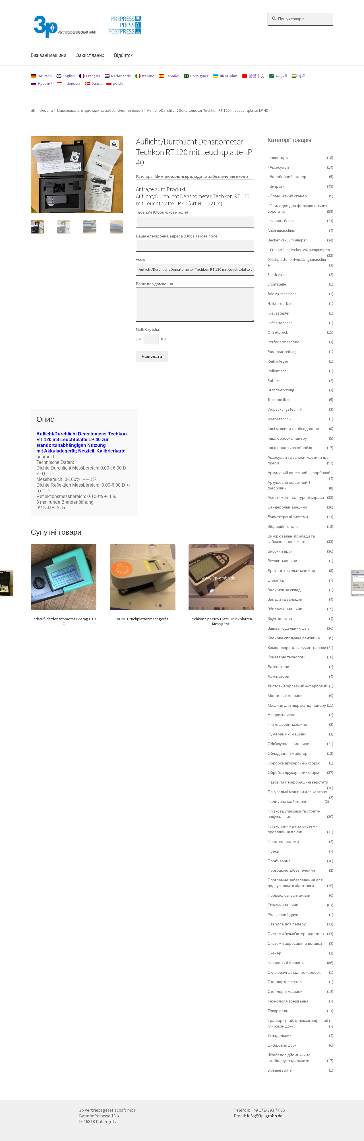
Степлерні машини (285, 991)
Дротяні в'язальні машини (291, 570)
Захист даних (90, 55)
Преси (273, 851)
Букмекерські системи (288, 516)
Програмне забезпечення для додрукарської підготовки (295, 882)
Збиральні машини (285, 608)
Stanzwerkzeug (281, 389)
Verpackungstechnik (285, 409)
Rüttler (273, 380)
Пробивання (279, 860)
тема (140, 259)
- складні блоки (281, 220)
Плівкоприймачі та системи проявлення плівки (293, 829)
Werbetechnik (279, 418)
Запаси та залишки (285, 599)
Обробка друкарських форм (293, 763)
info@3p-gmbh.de (264, 1116)
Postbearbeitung (282, 351)
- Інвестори (278, 157)
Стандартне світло (285, 981)
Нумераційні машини (287, 734)
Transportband (280, 399)
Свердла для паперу (287, 924)
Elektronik (276, 274)
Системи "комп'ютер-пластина (296, 933)
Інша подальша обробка (290, 447)
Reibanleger (278, 361)
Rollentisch (277, 370)
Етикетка (276, 580)
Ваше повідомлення (154, 283)
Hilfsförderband (281, 303)
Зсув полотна (280, 618)
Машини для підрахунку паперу (297, 705)
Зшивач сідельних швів (288, 628)
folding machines (282, 293)
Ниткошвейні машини (287, 724)
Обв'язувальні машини (288, 743)
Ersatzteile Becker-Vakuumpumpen (300, 249)
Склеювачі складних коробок (294, 972)
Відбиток (123, 55)
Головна (45, 110)
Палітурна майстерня (287, 801)
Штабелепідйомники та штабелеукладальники (289, 1057)
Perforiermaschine (283, 341)
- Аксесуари (278, 167)
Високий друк (280, 551)
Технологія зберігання (288, 1001)
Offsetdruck (278, 332)
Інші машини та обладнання (293, 428)
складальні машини (286, 962)
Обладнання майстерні (289, 753)
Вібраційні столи (283, 526)
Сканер (274, 953)
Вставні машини (282, 560)
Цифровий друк (282, 1045)
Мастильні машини (285, 695)
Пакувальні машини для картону (297, 791)
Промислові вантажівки (289, 895)
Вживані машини (48, 55)
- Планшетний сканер (287, 196)
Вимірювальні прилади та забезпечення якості (100, 110)
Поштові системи (283, 841)
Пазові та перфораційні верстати (298, 782)
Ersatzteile (277, 284)
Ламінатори (278, 666)
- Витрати (276, 186)
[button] (114, 144)
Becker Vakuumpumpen (288, 240)
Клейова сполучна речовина (294, 637)
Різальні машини (283, 905)
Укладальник (279, 1035)
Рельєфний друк (283, 914)
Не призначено (281, 714)
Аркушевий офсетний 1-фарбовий (299, 472)
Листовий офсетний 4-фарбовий (297, 686)
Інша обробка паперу (287, 438)
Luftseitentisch (280, 322)
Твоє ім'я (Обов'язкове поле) (162, 212)
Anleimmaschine (281, 230)
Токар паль (278, 1010)
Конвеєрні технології (286, 657)
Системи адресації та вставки (295, 943)
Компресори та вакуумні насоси (297, 647)
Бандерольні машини (287, 507)
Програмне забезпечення (291, 870)
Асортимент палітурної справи (296, 497)
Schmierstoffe (280, 1070)
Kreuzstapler (279, 313)
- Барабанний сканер (287, 176)
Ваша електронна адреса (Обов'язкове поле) (177, 236)
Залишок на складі (284, 589)
